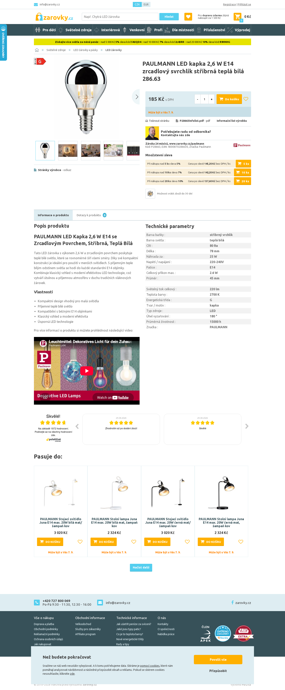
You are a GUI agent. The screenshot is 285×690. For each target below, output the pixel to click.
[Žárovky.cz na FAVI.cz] (243, 633)
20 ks (245, 181)
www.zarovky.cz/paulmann (186, 143)
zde (72, 673)
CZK (137, 4)
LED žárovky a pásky (85, 50)
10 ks (245, 172)
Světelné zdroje (56, 50)
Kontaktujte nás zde (175, 135)
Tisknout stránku (159, 120)
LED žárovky (113, 50)
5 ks (246, 163)
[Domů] (37, 50)
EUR (146, 4)
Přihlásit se (244, 4)
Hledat (169, 16)
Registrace (229, 4)
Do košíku (232, 99)
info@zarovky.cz (50, 4)
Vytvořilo (241, 684)
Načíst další (141, 567)
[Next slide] (136, 96)
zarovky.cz (243, 603)
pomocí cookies (150, 665)
